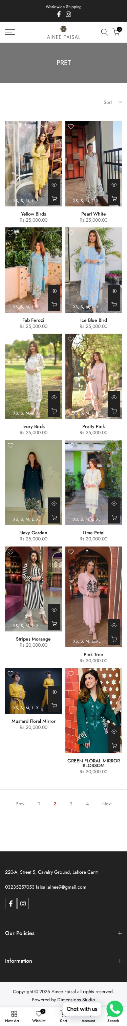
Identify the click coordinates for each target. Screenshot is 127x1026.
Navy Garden (33, 532)
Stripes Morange (33, 638)
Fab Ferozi (33, 320)
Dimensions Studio (76, 999)
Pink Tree (93, 654)
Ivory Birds (33, 426)
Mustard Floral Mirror (34, 721)
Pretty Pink (93, 426)
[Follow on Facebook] (59, 14)
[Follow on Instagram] (68, 14)
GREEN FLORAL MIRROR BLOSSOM (93, 763)
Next (106, 803)
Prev (20, 803)
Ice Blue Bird (93, 320)
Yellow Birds (33, 213)
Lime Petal (93, 532)
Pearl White (93, 213)
